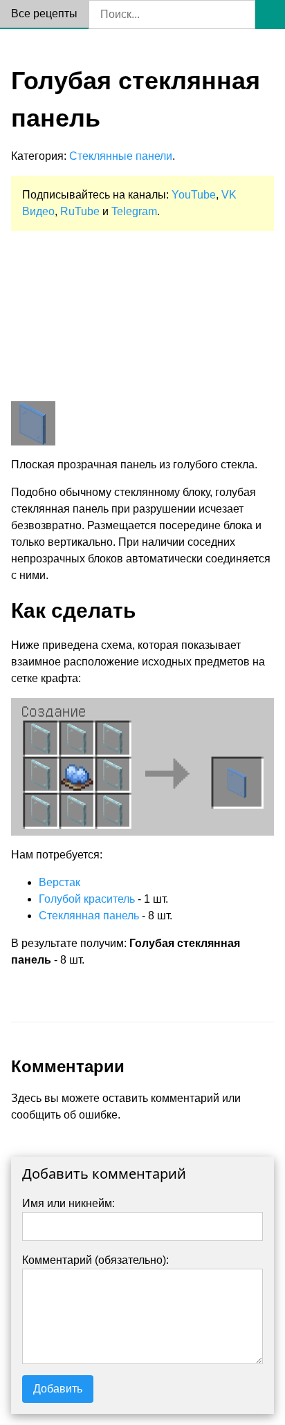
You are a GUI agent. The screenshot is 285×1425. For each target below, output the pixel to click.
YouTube (194, 195)
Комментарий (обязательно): (95, 1260)
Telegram (134, 211)
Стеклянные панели (120, 156)
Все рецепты (44, 13)
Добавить (57, 1389)
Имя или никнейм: (68, 1203)
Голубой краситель (87, 899)
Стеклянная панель (89, 915)
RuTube (80, 211)
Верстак (59, 882)
